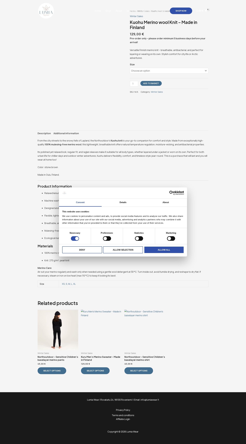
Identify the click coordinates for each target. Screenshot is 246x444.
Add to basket (151, 83)
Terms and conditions (123, 415)
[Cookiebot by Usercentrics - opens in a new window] (171, 193)
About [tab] (166, 202)
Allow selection (123, 250)
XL (74, 283)
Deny (82, 250)
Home (98, 10)
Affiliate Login (123, 419)
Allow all (164, 250)
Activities (146, 10)
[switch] (107, 238)
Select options (52, 370)
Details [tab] (123, 202)
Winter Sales (157, 92)
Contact (160, 10)
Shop (108, 10)
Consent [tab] (80, 202)
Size (132, 64)
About (119, 10)
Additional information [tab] (66, 133)
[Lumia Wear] (46, 10)
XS (63, 283)
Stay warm (132, 10)
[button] (181, 11)
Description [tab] (44, 133)
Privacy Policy (123, 410)
